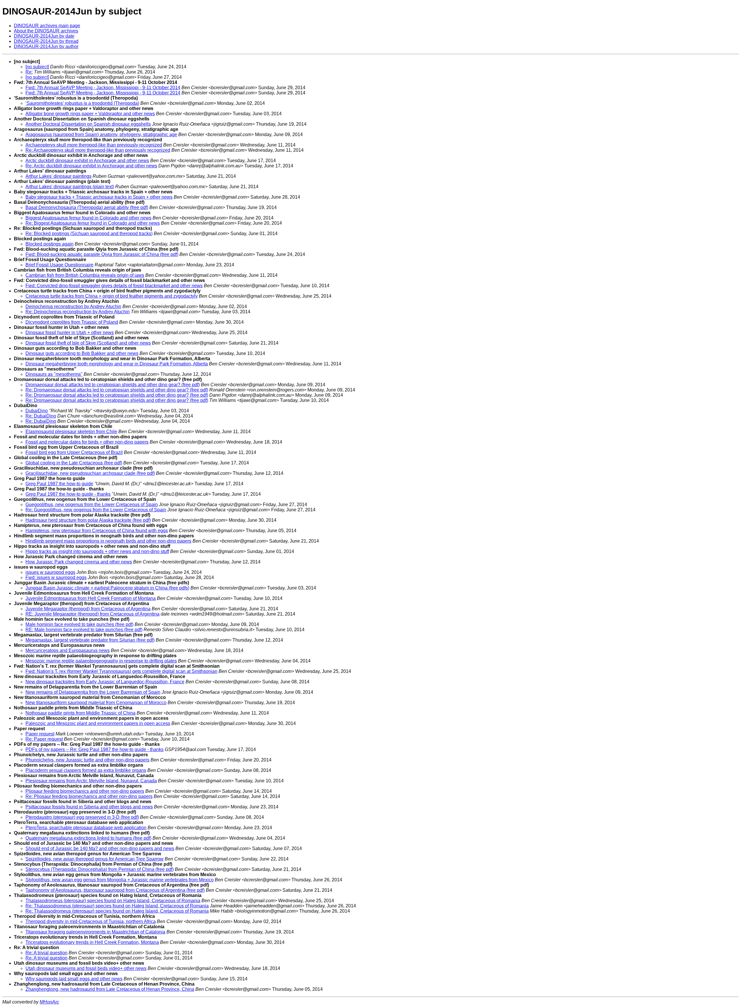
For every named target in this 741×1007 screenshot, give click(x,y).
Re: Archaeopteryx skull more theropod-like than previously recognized (97, 150)
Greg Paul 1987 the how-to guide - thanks (68, 494)
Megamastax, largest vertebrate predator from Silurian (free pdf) (90, 640)
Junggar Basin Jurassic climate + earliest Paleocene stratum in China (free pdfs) (107, 587)
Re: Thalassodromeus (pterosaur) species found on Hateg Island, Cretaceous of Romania (117, 905)
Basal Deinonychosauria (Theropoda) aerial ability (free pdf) (86, 207)
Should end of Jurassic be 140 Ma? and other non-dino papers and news (99, 848)
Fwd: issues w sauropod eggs (56, 577)
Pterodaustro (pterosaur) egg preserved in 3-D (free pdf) (82, 817)
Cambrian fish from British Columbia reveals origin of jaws (84, 275)
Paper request (39, 733)
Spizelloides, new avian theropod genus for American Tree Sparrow (94, 858)
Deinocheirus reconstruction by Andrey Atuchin (73, 306)
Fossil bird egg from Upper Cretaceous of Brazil (74, 452)
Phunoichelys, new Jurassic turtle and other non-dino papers (87, 759)
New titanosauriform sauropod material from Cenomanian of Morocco (95, 702)
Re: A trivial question (46, 952)
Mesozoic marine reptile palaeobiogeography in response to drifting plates (101, 660)
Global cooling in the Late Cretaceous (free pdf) (73, 462)
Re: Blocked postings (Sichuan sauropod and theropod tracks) (89, 233)
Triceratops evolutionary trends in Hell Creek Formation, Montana (92, 942)
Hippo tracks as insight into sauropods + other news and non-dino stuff (97, 551)
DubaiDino (36, 410)
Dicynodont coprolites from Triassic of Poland (71, 322)
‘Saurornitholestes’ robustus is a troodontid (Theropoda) (82, 103)
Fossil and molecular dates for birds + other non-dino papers (86, 442)
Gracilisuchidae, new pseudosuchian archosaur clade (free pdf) (90, 473)
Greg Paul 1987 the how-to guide (59, 483)
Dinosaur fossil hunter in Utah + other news (69, 332)
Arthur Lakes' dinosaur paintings (58, 176)
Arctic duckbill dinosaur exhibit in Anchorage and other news (87, 160)
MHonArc (49, 1001)
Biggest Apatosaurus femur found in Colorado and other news (88, 217)
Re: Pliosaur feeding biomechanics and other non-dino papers (89, 796)
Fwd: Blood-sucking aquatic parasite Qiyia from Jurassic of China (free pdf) (101, 254)
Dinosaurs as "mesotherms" (53, 374)
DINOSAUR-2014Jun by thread (46, 41)
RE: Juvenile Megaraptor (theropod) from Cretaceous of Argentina (92, 613)
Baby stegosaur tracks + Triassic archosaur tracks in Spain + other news (99, 197)
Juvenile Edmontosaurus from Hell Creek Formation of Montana (90, 598)
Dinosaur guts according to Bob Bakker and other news (81, 353)
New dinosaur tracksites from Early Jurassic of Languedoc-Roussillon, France (104, 681)
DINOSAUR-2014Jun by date (44, 36)
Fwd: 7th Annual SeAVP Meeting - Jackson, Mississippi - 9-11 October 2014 (102, 87)
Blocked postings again (49, 243)
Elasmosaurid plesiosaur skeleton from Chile (71, 431)
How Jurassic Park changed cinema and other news (78, 561)
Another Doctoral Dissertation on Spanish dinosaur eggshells (88, 124)
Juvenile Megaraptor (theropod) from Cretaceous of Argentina (88, 608)
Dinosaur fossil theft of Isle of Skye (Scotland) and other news (88, 342)
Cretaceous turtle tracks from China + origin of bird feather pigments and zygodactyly (111, 296)
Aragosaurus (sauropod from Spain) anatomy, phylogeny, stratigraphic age (101, 134)
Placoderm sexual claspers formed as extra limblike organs (85, 770)
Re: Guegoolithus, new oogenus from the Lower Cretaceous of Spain (95, 509)
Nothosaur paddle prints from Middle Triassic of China (80, 713)
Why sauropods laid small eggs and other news (73, 978)
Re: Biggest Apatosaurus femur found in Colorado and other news (92, 223)
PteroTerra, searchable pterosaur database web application (85, 827)
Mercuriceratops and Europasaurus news (67, 650)
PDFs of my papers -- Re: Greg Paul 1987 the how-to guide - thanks (94, 749)
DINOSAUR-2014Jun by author (46, 46)
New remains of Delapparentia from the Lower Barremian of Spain (92, 692)
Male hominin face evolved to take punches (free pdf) (79, 624)
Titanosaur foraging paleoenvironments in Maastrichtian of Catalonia (95, 931)
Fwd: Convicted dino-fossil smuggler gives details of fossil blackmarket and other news (114, 285)
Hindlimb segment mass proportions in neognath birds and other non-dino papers (108, 541)
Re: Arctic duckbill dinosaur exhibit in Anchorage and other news (91, 165)
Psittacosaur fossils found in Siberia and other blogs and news (89, 806)
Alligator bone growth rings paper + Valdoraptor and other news (90, 113)
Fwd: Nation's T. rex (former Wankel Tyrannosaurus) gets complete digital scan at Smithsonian (121, 671)
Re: (29, 71)
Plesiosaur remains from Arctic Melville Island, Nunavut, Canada (91, 780)
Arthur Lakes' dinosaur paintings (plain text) (69, 186)
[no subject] (37, 66)
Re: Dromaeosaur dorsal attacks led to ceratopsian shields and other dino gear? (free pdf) (116, 389)
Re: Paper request (44, 739)
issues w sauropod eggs (50, 572)
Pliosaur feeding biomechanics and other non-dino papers (84, 791)
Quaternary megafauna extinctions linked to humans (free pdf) (88, 838)
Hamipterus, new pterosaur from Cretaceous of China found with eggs (96, 530)
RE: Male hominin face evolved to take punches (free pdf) (83, 629)
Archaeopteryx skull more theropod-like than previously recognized (93, 144)
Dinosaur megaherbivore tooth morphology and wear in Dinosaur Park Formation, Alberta (116, 363)
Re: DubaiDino (40, 415)
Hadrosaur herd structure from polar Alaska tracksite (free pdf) (88, 520)
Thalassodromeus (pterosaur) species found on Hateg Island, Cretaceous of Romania (112, 900)
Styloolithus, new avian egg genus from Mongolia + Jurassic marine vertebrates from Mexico (119, 879)
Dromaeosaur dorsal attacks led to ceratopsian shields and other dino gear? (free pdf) (112, 384)
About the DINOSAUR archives (46, 30)
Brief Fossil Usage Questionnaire (59, 264)
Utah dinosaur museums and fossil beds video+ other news (85, 968)
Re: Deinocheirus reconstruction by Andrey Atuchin (77, 311)
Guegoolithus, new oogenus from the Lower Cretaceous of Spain (91, 504)
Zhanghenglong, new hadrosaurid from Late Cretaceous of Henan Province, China (109, 989)
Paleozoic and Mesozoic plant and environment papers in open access (97, 723)
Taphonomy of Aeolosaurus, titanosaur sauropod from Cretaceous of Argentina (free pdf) (115, 890)
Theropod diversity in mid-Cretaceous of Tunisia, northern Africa (90, 921)
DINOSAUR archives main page (47, 25)
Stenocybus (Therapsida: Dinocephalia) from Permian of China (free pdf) (99, 869)
